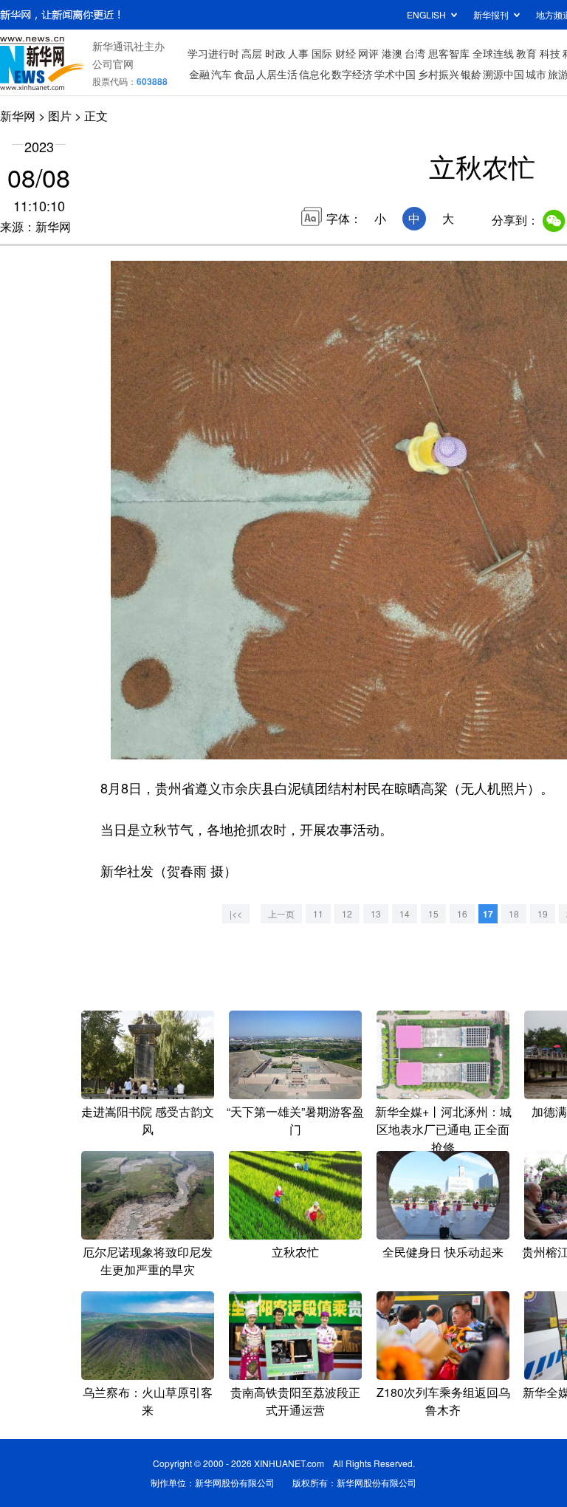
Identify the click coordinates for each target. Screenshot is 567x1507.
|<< (236, 913)
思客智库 (449, 53)
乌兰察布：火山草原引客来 (148, 1401)
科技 (550, 53)
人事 (298, 53)
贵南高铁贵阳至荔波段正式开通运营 (295, 1401)
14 (404, 913)
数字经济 (352, 73)
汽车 (221, 73)
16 (462, 913)
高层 (251, 53)
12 (347, 913)
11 (318, 913)
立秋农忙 (295, 1251)
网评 (368, 53)
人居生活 (277, 73)
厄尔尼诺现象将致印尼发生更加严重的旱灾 (148, 1260)
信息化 (314, 73)
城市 (536, 73)
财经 (345, 53)
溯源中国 (503, 73)
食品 (244, 73)
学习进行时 (213, 53)
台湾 (415, 53)
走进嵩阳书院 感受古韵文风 (147, 1120)
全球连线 (493, 53)
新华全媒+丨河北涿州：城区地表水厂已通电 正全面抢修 (443, 1129)
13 (376, 913)
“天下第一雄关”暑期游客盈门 (295, 1120)
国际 (322, 53)
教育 (526, 53)
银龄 (471, 73)
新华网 (17, 115)
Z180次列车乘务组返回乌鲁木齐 (443, 1401)
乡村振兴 (438, 73)
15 (433, 913)
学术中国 (395, 73)
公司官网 (113, 63)
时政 (275, 53)
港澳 (392, 53)
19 (542, 913)
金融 (199, 73)
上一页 (281, 913)
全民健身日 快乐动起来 (443, 1251)
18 (514, 913)
